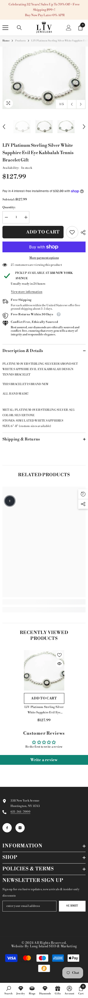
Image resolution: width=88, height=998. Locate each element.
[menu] (5, 28)
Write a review (43, 759)
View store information (26, 292)
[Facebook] (7, 827)
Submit (72, 906)
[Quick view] (59, 663)
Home (6, 40)
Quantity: (8, 207)
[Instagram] (20, 827)
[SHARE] (82, 232)
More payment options (44, 258)
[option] (44, 78)
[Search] (19, 28)
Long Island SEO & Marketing (53, 946)
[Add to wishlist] (59, 655)
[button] (71, 104)
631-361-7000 (20, 812)
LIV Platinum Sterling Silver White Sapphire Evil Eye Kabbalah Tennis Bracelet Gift (44, 710)
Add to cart (43, 232)
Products (20, 40)
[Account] (68, 27)
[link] (72, 232)
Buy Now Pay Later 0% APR (45, 15)
